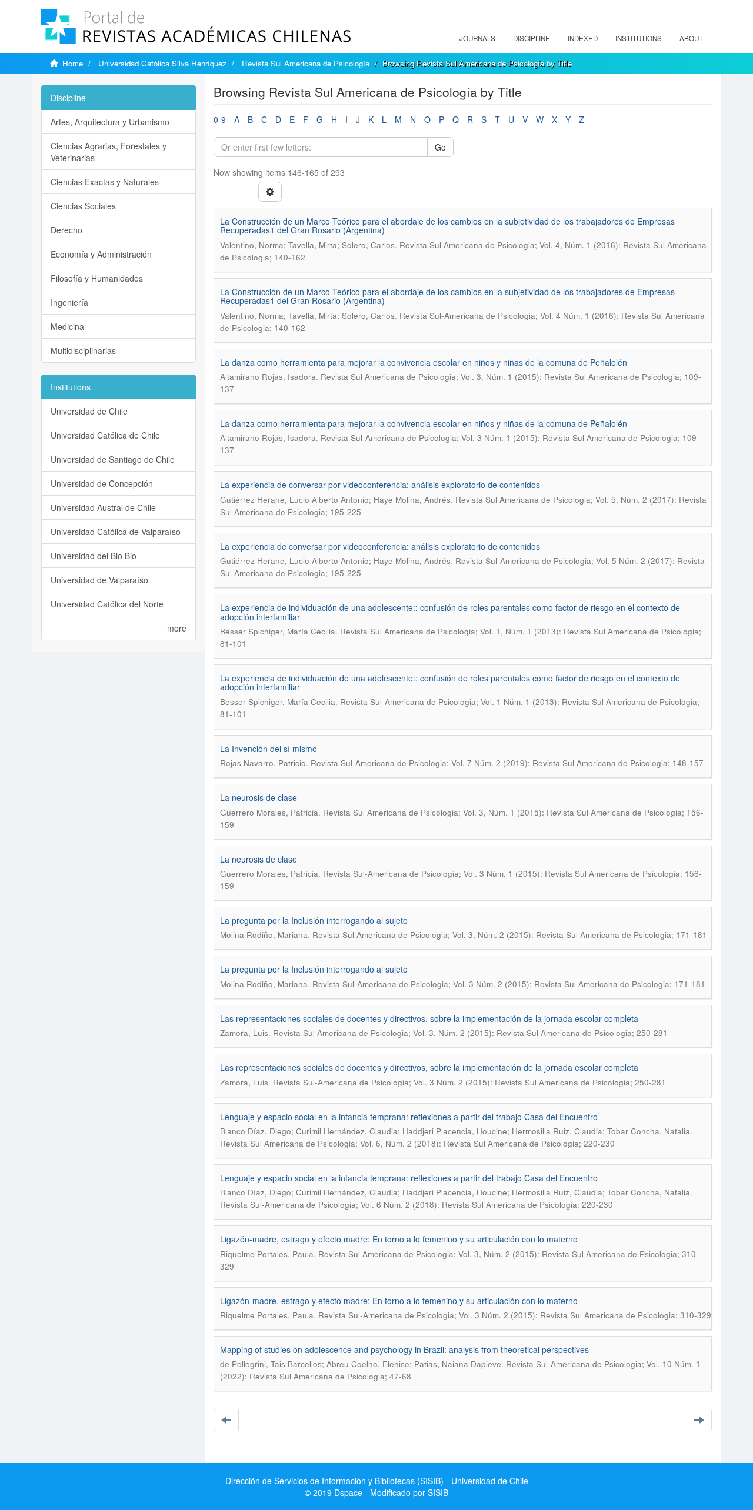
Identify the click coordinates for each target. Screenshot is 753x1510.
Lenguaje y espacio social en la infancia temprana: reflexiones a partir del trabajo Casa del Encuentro (409, 1117)
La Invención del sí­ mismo (268, 748)
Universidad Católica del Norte (107, 604)
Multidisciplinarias (83, 350)
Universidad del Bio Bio (93, 556)
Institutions (638, 38)
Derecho (66, 230)
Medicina (67, 326)
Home (72, 63)
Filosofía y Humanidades (97, 278)
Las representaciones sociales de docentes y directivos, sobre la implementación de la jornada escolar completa (429, 1018)
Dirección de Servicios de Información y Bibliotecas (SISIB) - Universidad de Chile (376, 1480)
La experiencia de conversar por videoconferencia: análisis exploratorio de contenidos (380, 484)
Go (440, 147)
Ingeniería (69, 302)
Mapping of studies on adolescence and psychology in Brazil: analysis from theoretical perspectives (404, 1349)
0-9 (220, 119)
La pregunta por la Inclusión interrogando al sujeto (314, 920)
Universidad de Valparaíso (99, 580)
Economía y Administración (101, 254)
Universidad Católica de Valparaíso (116, 531)
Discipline (531, 38)
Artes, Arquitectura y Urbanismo (110, 122)
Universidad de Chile (89, 411)
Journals (477, 38)
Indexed (583, 38)
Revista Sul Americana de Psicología (305, 63)
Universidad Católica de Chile (105, 435)
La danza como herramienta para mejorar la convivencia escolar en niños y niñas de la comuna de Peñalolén (423, 362)
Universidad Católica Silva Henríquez (162, 63)
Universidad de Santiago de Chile (113, 459)
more (176, 628)
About (691, 38)
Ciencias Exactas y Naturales (105, 182)
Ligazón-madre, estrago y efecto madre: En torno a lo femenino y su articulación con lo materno (399, 1239)
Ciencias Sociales (83, 206)
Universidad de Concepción (102, 483)
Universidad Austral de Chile (103, 507)
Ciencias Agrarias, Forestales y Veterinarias (108, 151)
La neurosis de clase (258, 797)
